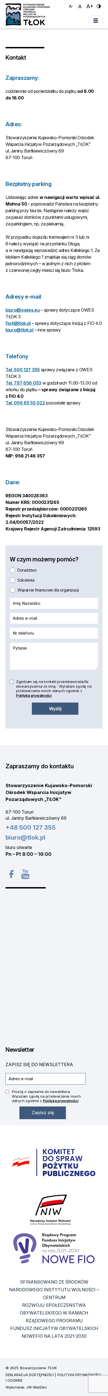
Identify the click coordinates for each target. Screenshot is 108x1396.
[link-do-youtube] (25, 873)
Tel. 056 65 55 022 (25, 403)
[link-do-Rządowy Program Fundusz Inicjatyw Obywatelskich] (54, 1248)
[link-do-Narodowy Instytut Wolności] (50, 1210)
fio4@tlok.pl (18, 323)
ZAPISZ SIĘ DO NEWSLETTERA (39, 1064)
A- (72, 6)
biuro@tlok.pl (20, 330)
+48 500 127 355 (31, 827)
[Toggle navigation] (95, 20)
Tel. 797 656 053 (23, 383)
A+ (90, 6)
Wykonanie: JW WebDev (26, 1387)
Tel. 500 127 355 (23, 369)
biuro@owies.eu (23, 310)
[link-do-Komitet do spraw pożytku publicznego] (54, 1163)
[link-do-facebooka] (11, 874)
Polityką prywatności (34, 695)
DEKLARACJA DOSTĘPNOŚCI (30, 1375)
